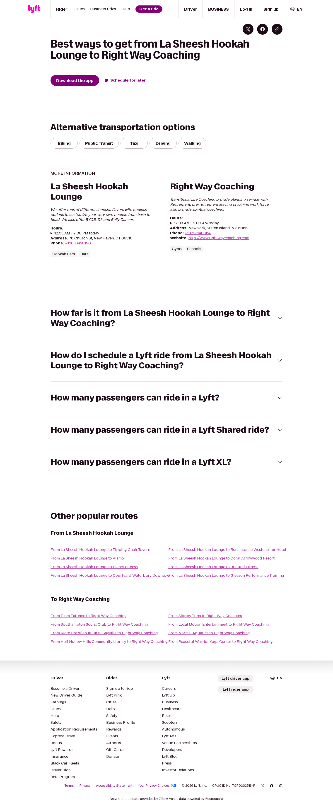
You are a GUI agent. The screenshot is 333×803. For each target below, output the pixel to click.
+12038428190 (78, 243)
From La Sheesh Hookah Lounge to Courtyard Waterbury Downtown (111, 575)
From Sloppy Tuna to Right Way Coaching (205, 615)
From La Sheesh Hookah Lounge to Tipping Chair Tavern (100, 549)
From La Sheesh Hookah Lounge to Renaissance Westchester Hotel (227, 549)
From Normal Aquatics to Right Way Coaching (209, 633)
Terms (69, 785)
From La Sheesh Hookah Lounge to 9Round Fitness (213, 566)
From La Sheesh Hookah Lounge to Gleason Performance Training (226, 575)
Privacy (85, 785)
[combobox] (296, 9)
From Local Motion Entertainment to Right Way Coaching (218, 624)
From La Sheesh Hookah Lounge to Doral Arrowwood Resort (221, 558)
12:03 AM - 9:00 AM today (196, 223)
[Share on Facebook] (262, 29)
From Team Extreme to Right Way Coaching (89, 615)
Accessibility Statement (114, 785)
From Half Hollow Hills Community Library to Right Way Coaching (109, 641)
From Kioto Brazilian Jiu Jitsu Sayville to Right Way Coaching (104, 633)
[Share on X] (248, 29)
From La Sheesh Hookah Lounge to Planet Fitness (94, 566)
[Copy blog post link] (277, 29)
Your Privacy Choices (154, 785)
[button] (166, 318)
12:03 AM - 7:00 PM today (76, 233)
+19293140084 (198, 233)
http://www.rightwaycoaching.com (218, 238)
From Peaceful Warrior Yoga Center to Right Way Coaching (220, 641)
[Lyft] (34, 9)
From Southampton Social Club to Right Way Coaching (99, 624)
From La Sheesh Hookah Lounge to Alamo (87, 558)
